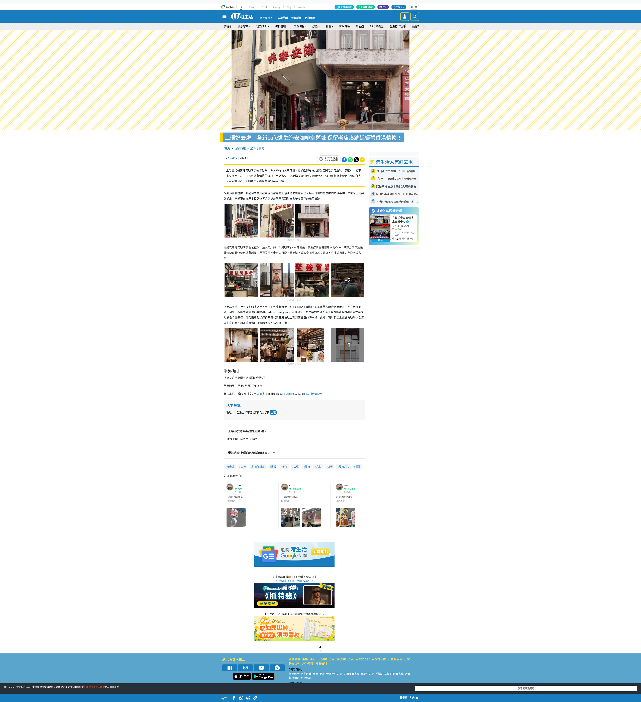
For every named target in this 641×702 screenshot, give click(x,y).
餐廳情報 (294, 663)
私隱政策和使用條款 (94, 687)
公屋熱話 (283, 18)
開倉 (312, 659)
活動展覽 (294, 659)
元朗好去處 (363, 659)
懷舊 (273, 466)
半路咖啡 (259, 394)
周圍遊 (360, 26)
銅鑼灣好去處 (345, 659)
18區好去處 (377, 26)
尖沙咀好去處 (326, 659)
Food (264, 7)
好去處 (230, 466)
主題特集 (417, 26)
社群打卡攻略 (367, 7)
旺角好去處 (395, 659)
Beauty (276, 7)
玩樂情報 (240, 148)
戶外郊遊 (307, 663)
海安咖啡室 (258, 466)
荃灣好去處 (379, 659)
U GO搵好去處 (345, 7)
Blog (289, 7)
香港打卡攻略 (398, 26)
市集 (305, 659)
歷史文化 (344, 466)
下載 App (400, 7)
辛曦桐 (233, 158)
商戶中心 (383, 7)
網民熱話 (294, 674)
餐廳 (357, 466)
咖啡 (330, 466)
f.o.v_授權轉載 (313, 394)
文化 (318, 466)
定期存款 (310, 18)
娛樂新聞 (296, 18)
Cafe (243, 466)
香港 (284, 466)
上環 (273, 412)
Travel (252, 7)
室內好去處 (257, 148)
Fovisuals (288, 394)
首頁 (227, 148)
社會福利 (321, 663)
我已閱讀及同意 (526, 688)
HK (241, 7)
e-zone (301, 7)
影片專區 (344, 26)
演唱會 (228, 26)
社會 (407, 659)
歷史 (307, 466)
